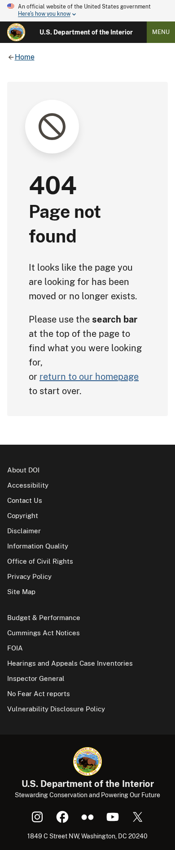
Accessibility (27, 485)
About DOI (23, 470)
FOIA (15, 648)
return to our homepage (89, 376)
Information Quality (37, 546)
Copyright (22, 515)
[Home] (16, 32)
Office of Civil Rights (40, 561)
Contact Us (24, 500)
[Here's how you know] (87, 10)
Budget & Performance (43, 617)
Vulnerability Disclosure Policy (56, 709)
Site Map (21, 591)
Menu (161, 32)
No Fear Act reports (38, 693)
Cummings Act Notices (43, 633)
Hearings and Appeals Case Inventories (70, 663)
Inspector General (36, 678)
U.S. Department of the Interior (86, 32)
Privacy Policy (29, 576)
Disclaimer (24, 531)
